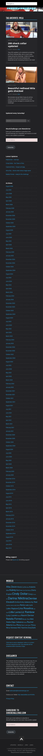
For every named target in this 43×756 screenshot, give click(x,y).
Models (20, 745)
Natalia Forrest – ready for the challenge (17, 174)
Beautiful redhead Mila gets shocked (21, 89)
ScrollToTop (21, 738)
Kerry (22, 604)
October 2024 (10, 266)
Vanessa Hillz (16, 627)
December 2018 (10, 522)
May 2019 (8, 504)
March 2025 (9, 248)
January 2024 (10, 299)
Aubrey (12, 589)
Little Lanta (15, 612)
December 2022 (10, 347)
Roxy (18, 624)
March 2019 (9, 511)
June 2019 (9, 500)
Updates (13, 745)
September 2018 (10, 533)
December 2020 (10, 435)
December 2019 (10, 478)
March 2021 (9, 424)
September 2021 (10, 402)
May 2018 (8, 548)
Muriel (19, 615)
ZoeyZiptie (32, 627)
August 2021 (9, 405)
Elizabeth (10, 601)
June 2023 (9, 325)
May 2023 (8, 329)
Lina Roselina (25, 608)
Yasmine (24, 627)
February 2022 (10, 383)
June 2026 (9, 193)
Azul (18, 590)
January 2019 (10, 519)
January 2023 (10, 343)
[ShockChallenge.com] (21, 8)
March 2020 (9, 467)
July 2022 (8, 365)
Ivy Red (34, 602)
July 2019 (8, 497)
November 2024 (10, 263)
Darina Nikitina (18, 598)
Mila (19, 49)
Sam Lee (24, 625)
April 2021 (9, 420)
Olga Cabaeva (17, 622)
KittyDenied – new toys (12, 159)
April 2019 (9, 508)
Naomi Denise (27, 615)
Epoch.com (16, 560)
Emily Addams (25, 602)
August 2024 (9, 274)
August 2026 (9, 186)
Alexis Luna (21, 587)
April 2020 (9, 464)
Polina (25, 622)
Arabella (32, 587)
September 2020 (10, 446)
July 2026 (8, 190)
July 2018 (8, 541)
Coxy (30, 593)
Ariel (7, 590)
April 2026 (9, 201)
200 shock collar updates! (17, 45)
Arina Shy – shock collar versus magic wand (18, 170)
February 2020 (10, 471)
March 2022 (9, 380)
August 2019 (9, 493)
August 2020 (9, 449)
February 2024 (10, 296)
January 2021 (10, 431)
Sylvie (29, 625)
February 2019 (10, 515)
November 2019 (10, 482)
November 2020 (10, 438)
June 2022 (9, 369)
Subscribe (10, 147)
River (14, 625)
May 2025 (8, 241)
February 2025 (10, 252)
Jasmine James (10, 605)
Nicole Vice (26, 619)
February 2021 (10, 427)
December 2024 (10, 259)
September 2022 (10, 358)
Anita (27, 587)
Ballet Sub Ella (23, 590)
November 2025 (10, 219)
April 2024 (9, 288)
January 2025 (10, 255)
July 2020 (8, 453)
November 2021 (10, 394)
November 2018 (10, 526)
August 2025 (9, 230)
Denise (32, 598)
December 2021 (10, 391)
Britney (29, 590)
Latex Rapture (12, 608)
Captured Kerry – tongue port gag (15, 167)
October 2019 (10, 486)
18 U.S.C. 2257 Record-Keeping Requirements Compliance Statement (23, 751)
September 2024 (10, 270)
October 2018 (10, 530)
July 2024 (8, 277)
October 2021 (10, 398)
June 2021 (9, 413)
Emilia (17, 602)
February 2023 (10, 340)
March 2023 (9, 336)
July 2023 (8, 321)
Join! (26, 745)
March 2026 (9, 204)
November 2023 (10, 307)
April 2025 (9, 245)
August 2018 (9, 537)
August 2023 (9, 318)
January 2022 (10, 387)
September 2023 (10, 314)
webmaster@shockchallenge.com (19, 690)
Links (31, 745)
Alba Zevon (11, 586)
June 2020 (9, 457)
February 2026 (10, 208)
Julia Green (17, 605)
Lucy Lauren (11, 615)
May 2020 (8, 460)
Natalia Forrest (14, 618)
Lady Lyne (29, 605)
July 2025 (8, 234)
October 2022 (10, 354)
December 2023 (10, 303)
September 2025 (10, 226)
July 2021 (8, 409)
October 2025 (10, 223)
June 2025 (9, 237)
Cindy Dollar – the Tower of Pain (15, 163)
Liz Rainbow (28, 612)
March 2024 (9, 292)
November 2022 (10, 351)
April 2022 (9, 376)
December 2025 (10, 215)
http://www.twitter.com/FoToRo (26, 694)
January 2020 (10, 475)
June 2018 (9, 544)
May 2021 (8, 416)
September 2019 (10, 489)
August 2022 (9, 361)
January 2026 (10, 212)
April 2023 (9, 332)
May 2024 (8, 285)
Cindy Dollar (20, 593)
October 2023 (10, 310)
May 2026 (8, 197)
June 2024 (9, 281)
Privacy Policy (10, 698)
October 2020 (10, 442)
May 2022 (8, 372)
